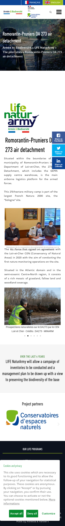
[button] (8, 310)
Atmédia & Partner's (38, 521)
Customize (48, 513)
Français (34, 2)
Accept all (16, 513)
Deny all (32, 513)
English (55, 2)
